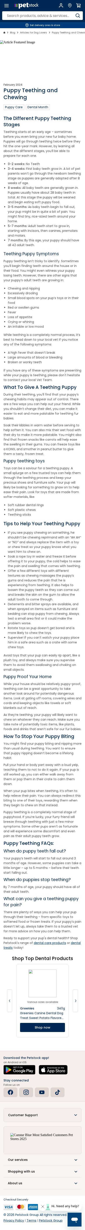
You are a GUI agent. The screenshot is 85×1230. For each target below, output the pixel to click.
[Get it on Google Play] (19, 1070)
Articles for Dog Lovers (33, 32)
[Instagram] (26, 1092)
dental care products (50, 943)
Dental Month (37, 107)
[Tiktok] (58, 1092)
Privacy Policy (13, 1220)
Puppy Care (14, 107)
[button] (42, 1115)
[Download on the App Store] (53, 1070)
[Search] (78, 15)
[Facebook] (10, 1092)
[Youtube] (42, 1092)
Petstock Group (51, 1220)
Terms (31, 1220)
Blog (12, 32)
